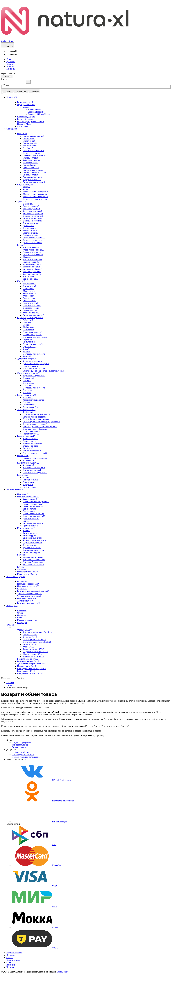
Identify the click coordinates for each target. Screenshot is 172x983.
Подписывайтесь (14, 953)
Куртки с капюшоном (32, 543)
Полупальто (29, 511)
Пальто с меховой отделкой (36, 501)
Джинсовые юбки (31, 308)
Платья (22, 133)
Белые (26, 349)
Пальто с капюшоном (33, 504)
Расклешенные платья (34, 182)
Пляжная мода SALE (26, 666)
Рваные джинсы (30, 230)
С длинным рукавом (32, 332)
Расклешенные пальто (33, 523)
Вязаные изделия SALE (33, 656)
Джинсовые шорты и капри (35, 199)
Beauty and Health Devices (39, 114)
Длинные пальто (31, 518)
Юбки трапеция (31, 313)
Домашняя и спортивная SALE (31, 664)
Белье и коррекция (26, 395)
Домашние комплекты (34, 368)
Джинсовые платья (31, 153)
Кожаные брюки (31, 247)
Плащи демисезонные (27, 572)
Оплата (9, 64)
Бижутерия (22, 622)
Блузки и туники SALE (33, 649)
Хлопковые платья (31, 160)
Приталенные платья (33, 170)
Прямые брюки (31, 262)
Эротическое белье (31, 407)
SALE (10, 625)
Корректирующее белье (33, 400)
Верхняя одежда (25, 102)
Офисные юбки (31, 303)
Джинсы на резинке (32, 221)
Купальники (28, 460)
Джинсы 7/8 (28, 225)
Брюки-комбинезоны (32, 259)
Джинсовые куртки (31, 552)
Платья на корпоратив (33, 136)
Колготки (28, 397)
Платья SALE (30, 635)
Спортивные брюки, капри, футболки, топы (43, 371)
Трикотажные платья (33, 150)
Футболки (28, 412)
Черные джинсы (30, 228)
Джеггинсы (28, 204)
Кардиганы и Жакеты (28, 463)
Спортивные (28, 482)
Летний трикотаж (32, 451)
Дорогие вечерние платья (29, 593)
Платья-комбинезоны (32, 177)
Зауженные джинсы (32, 211)
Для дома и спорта (26, 359)
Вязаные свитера (30, 446)
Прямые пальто (30, 526)
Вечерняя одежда (26, 117)
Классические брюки (33, 250)
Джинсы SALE (29, 644)
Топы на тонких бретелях (34, 417)
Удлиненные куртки (32, 547)
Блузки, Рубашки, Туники (30, 317)
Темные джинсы (31, 235)
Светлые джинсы (31, 233)
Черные (26, 351)
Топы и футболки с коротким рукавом (41, 421)
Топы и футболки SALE (34, 639)
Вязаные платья (30, 438)
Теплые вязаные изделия (35, 453)
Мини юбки (28, 288)
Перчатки (21, 615)
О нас (9, 59)
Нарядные (27, 339)
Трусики (26, 402)
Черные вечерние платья (29, 596)
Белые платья (24, 581)
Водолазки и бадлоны (34, 376)
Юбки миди (29, 293)
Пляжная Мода (24, 124)
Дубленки (21, 569)
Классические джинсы (34, 238)
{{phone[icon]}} (8, 41)
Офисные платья (31, 175)
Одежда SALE (25, 630)
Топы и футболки (26, 409)
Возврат (10, 66)
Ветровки (21, 555)
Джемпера (28, 383)
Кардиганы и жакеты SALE (35, 651)
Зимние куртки (30, 535)
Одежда (11, 129)
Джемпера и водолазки (28, 373)
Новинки (11, 97)
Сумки (20, 613)
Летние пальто (29, 509)
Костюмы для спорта (32, 361)
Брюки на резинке (32, 271)
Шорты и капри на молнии (35, 194)
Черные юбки (29, 284)
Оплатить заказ (13, 960)
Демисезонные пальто (34, 516)
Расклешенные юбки (33, 315)
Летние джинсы (30, 223)
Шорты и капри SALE (33, 654)
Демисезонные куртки (33, 538)
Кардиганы (28, 465)
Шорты (26, 187)
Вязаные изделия (26, 436)
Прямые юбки (29, 298)
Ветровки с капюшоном (34, 559)
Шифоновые (28, 327)
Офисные (27, 322)
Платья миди (30, 141)
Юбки (21, 281)
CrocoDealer (62, 972)
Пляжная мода (23, 455)
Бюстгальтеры (29, 405)
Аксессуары (22, 126)
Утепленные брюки (32, 269)
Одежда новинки (26, 104)
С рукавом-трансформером (35, 337)
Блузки (27, 356)
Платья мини (29, 138)
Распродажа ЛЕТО (27, 671)
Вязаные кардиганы (32, 443)
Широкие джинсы (31, 208)
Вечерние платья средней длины (33, 591)
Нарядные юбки (30, 310)
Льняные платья (30, 163)
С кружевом (28, 330)
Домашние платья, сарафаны (36, 363)
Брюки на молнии (32, 274)
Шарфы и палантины (27, 620)
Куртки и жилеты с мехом (34, 540)
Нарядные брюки (32, 252)
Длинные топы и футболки (35, 429)
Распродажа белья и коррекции (31, 668)
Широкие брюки (31, 267)
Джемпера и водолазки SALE (37, 642)
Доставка (10, 61)
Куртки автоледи (30, 533)
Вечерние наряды (15, 576)
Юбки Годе (28, 296)
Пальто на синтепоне (33, 513)
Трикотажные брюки (33, 254)
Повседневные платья (34, 155)
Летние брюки (30, 279)
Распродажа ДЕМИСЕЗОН (30, 673)
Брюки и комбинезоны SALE (37, 632)
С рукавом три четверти (34, 354)
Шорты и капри (25, 184)
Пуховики (22, 494)
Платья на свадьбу (26, 598)
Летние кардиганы (32, 470)
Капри (25, 189)
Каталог (9, 46)
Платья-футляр (29, 165)
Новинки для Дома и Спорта (30, 121)
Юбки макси (29, 291)
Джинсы (22, 201)
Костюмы (22, 475)
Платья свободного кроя (35, 172)
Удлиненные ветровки (33, 557)
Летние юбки (29, 286)
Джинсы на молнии (33, 216)
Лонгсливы (28, 378)
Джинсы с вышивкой (32, 242)
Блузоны (22, 589)
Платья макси (30, 143)
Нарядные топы (31, 434)
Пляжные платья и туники (35, 458)
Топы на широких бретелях (36, 414)
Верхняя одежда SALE (27, 659)
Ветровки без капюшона (34, 562)
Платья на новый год (28, 584)
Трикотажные (29, 487)
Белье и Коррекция (26, 119)
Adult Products (34, 109)
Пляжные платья (30, 158)
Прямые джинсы (31, 206)
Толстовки (28, 385)
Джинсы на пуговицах (33, 218)
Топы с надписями (31, 431)
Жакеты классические (34, 467)
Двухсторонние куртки (33, 550)
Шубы (20, 567)
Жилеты (26, 530)
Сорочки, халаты (31, 366)
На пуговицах (30, 342)
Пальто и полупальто (28, 497)
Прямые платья (31, 167)
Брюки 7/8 (28, 276)
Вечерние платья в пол (28, 603)
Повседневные (30, 480)
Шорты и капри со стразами (35, 192)
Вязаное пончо (29, 441)
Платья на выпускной (28, 586)
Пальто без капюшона (33, 506)
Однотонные (29, 346)
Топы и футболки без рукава (36, 419)
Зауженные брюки (32, 264)
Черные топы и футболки (35, 424)
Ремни (20, 618)
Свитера (27, 380)
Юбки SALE (28, 647)
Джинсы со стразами (32, 240)
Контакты (10, 69)
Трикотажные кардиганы (35, 472)
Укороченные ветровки (33, 564)
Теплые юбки (29, 300)
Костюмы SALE (30, 637)
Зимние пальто (30, 499)
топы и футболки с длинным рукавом (40, 426)
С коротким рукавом (32, 334)
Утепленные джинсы (33, 213)
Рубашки (28, 320)
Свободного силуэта (32, 344)
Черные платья (30, 146)
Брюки (21, 245)
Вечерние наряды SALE (28, 661)
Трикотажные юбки (32, 305)
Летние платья (25, 601)
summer (27, 477)
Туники (26, 325)
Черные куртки (30, 545)
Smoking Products (36, 112)
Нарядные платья (32, 179)
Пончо (26, 521)
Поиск (4, 79)
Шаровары (27, 257)
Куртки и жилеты (26, 528)
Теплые (27, 390)
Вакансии (10, 965)
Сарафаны (28, 148)
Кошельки (21, 610)
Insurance (27, 107)
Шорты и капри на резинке (35, 196)
